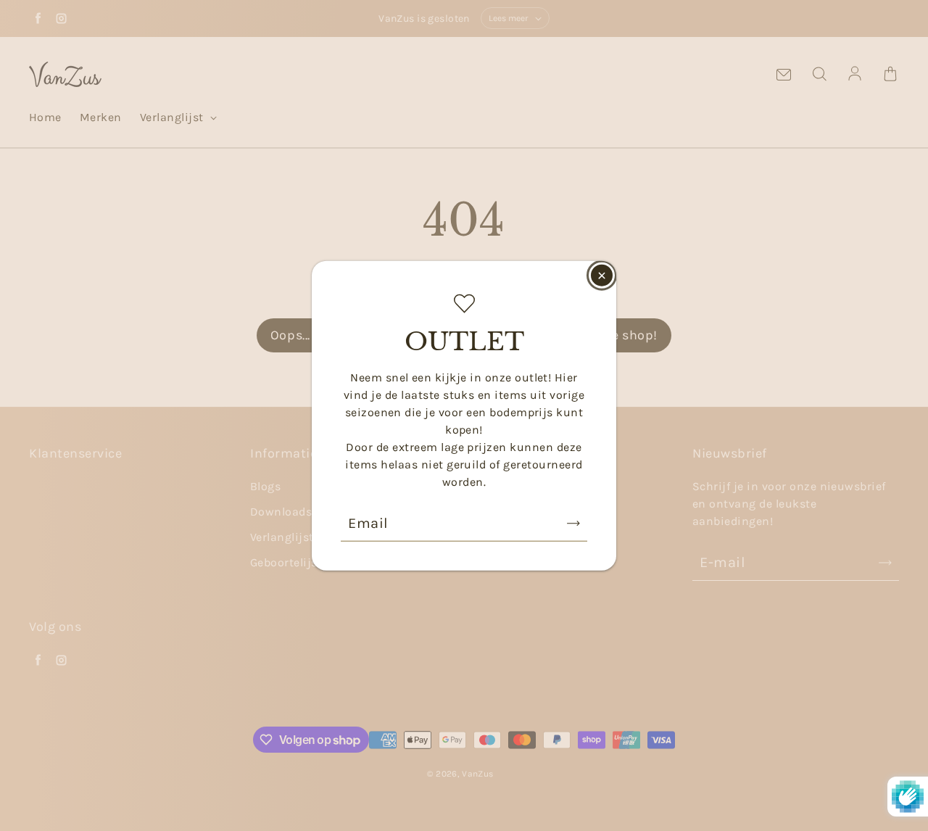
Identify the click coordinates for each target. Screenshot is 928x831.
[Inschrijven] (573, 523)
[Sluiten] (602, 275)
